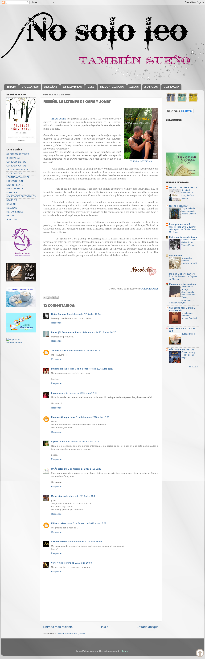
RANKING (11, 204)
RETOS (134, 87)
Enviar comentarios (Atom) (71, 633)
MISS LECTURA (14, 188)
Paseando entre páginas (182, 284)
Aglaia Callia (58, 441)
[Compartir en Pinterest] (57, 297)
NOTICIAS (151, 87)
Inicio (104, 627)
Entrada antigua (148, 627)
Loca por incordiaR (179, 224)
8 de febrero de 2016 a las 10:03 (75, 563)
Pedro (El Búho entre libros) (66, 332)
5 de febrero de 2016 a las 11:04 (83, 350)
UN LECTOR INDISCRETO (183, 187)
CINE (91, 87)
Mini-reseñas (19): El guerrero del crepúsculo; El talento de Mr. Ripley (183, 229)
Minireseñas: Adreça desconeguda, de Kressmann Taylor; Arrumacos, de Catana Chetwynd (182, 294)
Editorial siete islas (61, 523)
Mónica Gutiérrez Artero (182, 274)
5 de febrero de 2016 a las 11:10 (96, 369)
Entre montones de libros (183, 237)
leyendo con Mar (178, 206)
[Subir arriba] (200, 653)
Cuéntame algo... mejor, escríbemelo (182, 309)
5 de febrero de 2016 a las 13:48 (84, 469)
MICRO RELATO (14, 185)
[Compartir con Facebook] (54, 297)
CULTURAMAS (149, 288)
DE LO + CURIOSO (112, 87)
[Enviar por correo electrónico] (44, 297)
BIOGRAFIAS (30, 87)
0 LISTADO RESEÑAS (17, 154)
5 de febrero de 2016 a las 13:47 (82, 441)
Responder (56, 323)
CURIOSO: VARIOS (16, 166)
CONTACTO (171, 87)
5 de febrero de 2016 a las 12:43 (80, 393)
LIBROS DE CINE (15, 181)
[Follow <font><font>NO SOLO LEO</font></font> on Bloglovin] (179, 112)
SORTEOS (11, 219)
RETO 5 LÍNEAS (14, 212)
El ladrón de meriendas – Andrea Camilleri (189, 315)
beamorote (57, 393)
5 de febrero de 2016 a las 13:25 (92, 417)
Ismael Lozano (58, 118)
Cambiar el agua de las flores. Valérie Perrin (189, 242)
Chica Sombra (58, 314)
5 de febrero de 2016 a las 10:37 (99, 332)
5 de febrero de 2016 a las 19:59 (85, 541)
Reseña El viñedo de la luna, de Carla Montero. (187, 194)
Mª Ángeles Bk (59, 469)
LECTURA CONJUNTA (17, 177)
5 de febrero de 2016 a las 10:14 (84, 314)
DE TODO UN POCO (17, 169)
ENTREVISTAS (72, 87)
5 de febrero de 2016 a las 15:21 (80, 496)
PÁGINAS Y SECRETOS (181, 350)
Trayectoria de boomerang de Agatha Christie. (188, 211)
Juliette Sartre (58, 350)
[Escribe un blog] (47, 297)
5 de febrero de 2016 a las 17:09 (89, 523)
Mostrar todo (194, 367)
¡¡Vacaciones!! (188, 334)
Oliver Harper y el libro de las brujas (188, 355)
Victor (54, 563)
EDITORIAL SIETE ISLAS (141, 161)
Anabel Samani (59, 541)
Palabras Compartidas (63, 417)
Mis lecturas (175, 255)
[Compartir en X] (51, 297)
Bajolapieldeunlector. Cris (65, 369)
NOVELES (11, 200)
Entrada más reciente (58, 627)
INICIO (11, 87)
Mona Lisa (56, 496)
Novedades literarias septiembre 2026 (189, 261)
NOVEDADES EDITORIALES (21, 196)
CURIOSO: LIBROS (16, 162)
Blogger (124, 651)
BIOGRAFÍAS (13, 158)
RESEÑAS (50, 87)
